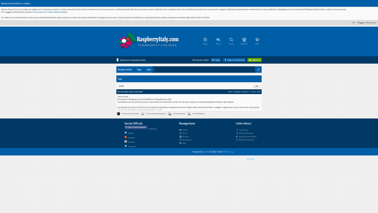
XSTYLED (250, 159)
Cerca (184, 133)
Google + (131, 137)
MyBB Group (228, 152)
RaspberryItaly (125, 69)
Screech (237, 92)
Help (184, 143)
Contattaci (243, 130)
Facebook (152, 129)
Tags (139, 69)
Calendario (187, 140)
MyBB (206, 152)
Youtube (131, 142)
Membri (185, 136)
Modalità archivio (246, 140)
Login (217, 60)
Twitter (130, 133)
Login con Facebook (235, 60)
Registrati (255, 60)
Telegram (131, 146)
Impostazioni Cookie (247, 136)
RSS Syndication (246, 133)
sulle (148, 69)
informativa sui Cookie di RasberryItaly (50, 12)
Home (184, 130)
